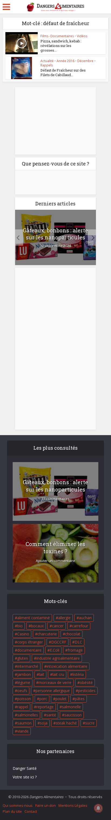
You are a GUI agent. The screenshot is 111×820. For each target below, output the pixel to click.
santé (51, 714)
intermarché (27, 666)
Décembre (85, 61)
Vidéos (82, 36)
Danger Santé (25, 768)
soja (43, 723)
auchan (85, 617)
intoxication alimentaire (67, 666)
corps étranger (30, 642)
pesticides (86, 690)
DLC (78, 642)
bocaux (37, 625)
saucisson (73, 714)
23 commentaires (55, 499)
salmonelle (71, 706)
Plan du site (12, 811)
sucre (90, 723)
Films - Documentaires (57, 36)
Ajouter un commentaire (55, 560)
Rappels (46, 65)
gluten (22, 658)
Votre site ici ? (25, 777)
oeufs (22, 690)
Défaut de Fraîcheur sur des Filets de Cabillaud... (63, 72)
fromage (75, 650)
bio (20, 625)
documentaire (29, 650)
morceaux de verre (55, 682)
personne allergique (53, 690)
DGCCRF (58, 642)
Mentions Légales (72, 805)
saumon (24, 723)
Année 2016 (65, 61)
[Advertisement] (55, 121)
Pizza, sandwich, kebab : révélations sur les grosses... (60, 46)
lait (41, 674)
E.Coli (54, 650)
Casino (23, 633)
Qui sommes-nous (18, 805)
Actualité (47, 61)
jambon (24, 674)
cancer (58, 625)
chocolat (72, 633)
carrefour (80, 625)
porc (43, 698)
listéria (78, 674)
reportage (45, 706)
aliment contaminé (33, 617)
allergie (64, 617)
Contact (31, 811)
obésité (86, 682)
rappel (22, 706)
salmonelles (27, 714)
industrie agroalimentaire (58, 658)
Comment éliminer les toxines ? (55, 547)
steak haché (66, 723)
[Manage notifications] (98, 808)
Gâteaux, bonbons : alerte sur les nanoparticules (55, 234)
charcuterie (47, 633)
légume (23, 682)
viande (23, 731)
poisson (24, 698)
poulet (61, 698)
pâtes (80, 698)
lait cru (58, 674)
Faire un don (45, 805)
